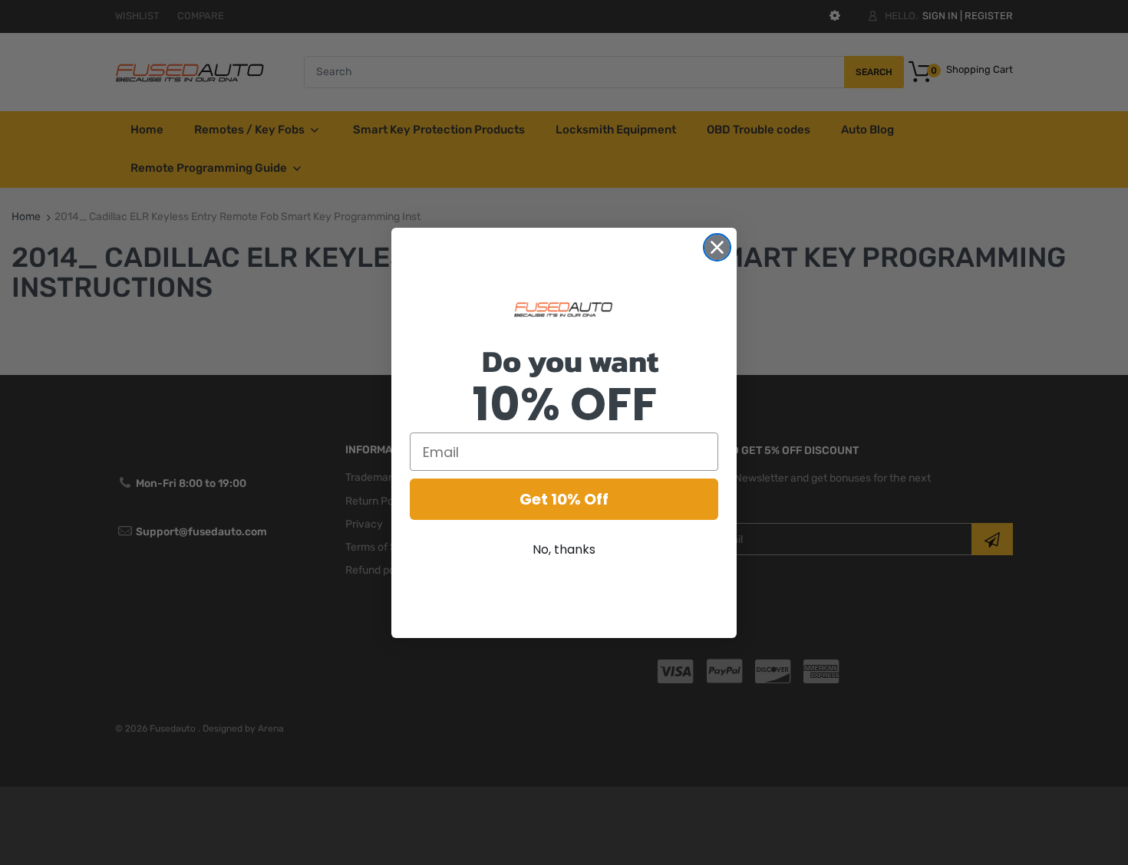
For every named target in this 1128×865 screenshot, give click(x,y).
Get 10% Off (564, 499)
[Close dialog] (717, 247)
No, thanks (564, 549)
